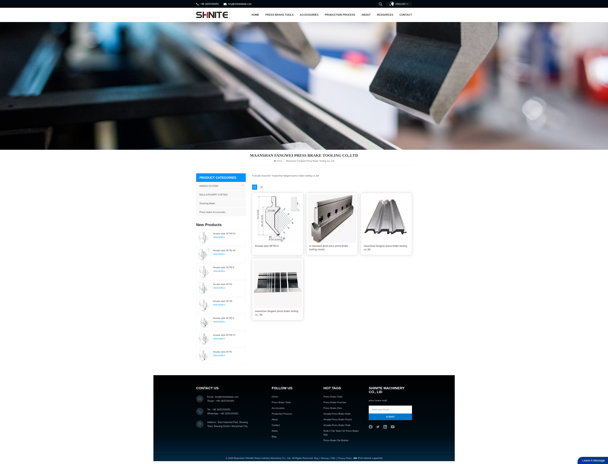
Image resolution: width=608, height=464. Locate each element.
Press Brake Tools (279, 14)
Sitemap (325, 458)
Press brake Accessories (212, 212)
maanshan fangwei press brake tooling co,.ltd (385, 248)
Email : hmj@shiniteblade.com (223, 396)
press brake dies (332, 408)
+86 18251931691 (209, 4)
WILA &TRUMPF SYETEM (213, 194)
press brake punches (334, 402)
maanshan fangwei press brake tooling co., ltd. (276, 313)
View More (218, 237)
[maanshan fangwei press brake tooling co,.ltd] (386, 218)
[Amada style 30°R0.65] (204, 254)
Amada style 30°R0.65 (224, 250)
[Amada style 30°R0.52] (204, 237)
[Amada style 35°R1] (204, 288)
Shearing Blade (207, 203)
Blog (274, 436)
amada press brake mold (336, 413)
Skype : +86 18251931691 (220, 400)
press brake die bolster (335, 440)
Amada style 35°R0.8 (223, 267)
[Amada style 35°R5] (204, 305)
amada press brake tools (337, 425)
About (366, 14)
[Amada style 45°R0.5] (204, 322)
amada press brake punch (337, 419)
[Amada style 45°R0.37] (204, 339)
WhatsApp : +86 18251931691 (222, 413)
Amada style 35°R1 (222, 284)
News (275, 430)
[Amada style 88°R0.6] (277, 218)
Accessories (309, 14)
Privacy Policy (345, 458)
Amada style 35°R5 (222, 301)
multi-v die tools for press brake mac (341, 432)
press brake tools (332, 396)
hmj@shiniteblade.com (240, 4)
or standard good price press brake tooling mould (328, 248)
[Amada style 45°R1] (204, 356)
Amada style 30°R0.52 (224, 233)
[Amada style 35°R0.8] (204, 271)
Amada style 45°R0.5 (223, 318)
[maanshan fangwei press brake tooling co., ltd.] (277, 284)
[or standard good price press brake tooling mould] (332, 218)
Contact (405, 14)
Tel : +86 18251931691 (219, 409)
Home (255, 14)
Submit (390, 416)
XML (333, 458)
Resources (385, 14)
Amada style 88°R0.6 (267, 246)
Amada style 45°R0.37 (224, 335)
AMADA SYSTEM (208, 186)
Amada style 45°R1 (222, 351)
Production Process (340, 14)
